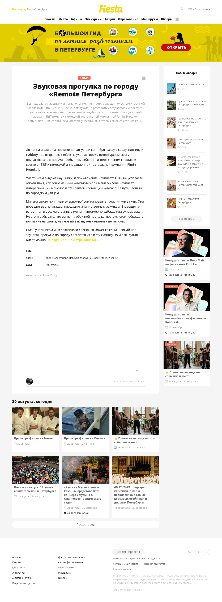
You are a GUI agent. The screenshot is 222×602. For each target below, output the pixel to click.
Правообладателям (154, 563)
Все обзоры (187, 219)
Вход (189, 9)
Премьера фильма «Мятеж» (84, 438)
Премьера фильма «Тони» (33, 438)
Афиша (76, 19)
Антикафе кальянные (71, 562)
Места (63, 19)
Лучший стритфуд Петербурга (188, 200)
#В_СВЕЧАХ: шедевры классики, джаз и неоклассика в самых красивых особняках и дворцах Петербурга (130, 494)
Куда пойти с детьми (24, 583)
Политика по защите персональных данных (136, 558)
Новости (48, 19)
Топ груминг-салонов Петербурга (190, 141)
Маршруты (149, 19)
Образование (128, 19)
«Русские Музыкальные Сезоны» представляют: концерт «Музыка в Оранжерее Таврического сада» (82, 494)
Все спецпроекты (128, 552)
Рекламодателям (122, 569)
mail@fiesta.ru (134, 589)
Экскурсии (93, 19)
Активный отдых (22, 577)
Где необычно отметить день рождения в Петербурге (191, 122)
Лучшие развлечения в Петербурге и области (191, 102)
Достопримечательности (73, 557)
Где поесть (18, 567)
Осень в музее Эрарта (190, 84)
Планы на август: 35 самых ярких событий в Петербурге (35, 489)
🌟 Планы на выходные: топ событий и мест (134, 440)
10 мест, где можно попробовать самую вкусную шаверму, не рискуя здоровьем (190, 162)
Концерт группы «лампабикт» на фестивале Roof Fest (185, 318)
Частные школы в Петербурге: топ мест (190, 183)
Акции (110, 19)
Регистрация (202, 9)
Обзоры (166, 19)
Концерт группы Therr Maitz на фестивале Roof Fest (185, 262)
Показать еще (85, 524)
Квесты (16, 562)
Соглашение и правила (125, 563)
